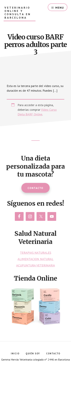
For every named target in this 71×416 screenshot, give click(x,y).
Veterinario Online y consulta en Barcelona (17, 12)
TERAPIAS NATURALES (35, 253)
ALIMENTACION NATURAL (35, 259)
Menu (59, 7)
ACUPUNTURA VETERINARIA (35, 265)
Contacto (35, 188)
